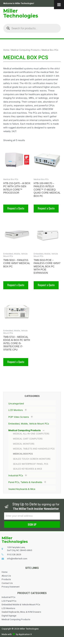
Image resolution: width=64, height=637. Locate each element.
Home (6, 50)
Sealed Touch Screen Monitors (31, 458)
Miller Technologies (20, 13)
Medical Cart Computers (28, 438)
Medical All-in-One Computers (31, 433)
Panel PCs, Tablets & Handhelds (25, 482)
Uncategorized (16, 403)
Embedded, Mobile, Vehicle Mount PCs (28, 423)
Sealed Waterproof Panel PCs (30, 464)
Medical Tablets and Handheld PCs (33, 448)
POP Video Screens (18, 417)
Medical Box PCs (23, 453)
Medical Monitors (23, 443)
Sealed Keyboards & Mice (27, 468)
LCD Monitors (15, 410)
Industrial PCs (15, 475)
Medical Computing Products (24, 430)
